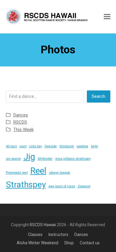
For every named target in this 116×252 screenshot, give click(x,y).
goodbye (82, 146)
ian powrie (13, 159)
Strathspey (26, 184)
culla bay (35, 146)
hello (94, 146)
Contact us (90, 242)
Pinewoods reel (17, 173)
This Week (23, 129)
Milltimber (45, 159)
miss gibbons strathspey (73, 159)
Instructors (58, 234)
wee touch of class (61, 186)
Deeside (51, 146)
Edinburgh (66, 146)
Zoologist (84, 186)
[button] (107, 16)
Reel (38, 171)
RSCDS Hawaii (43, 224)
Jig (29, 157)
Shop (69, 242)
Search (98, 96)
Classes (35, 234)
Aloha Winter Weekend (37, 242)
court (23, 146)
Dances (20, 115)
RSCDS (20, 122)
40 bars (11, 146)
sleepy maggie (59, 173)
